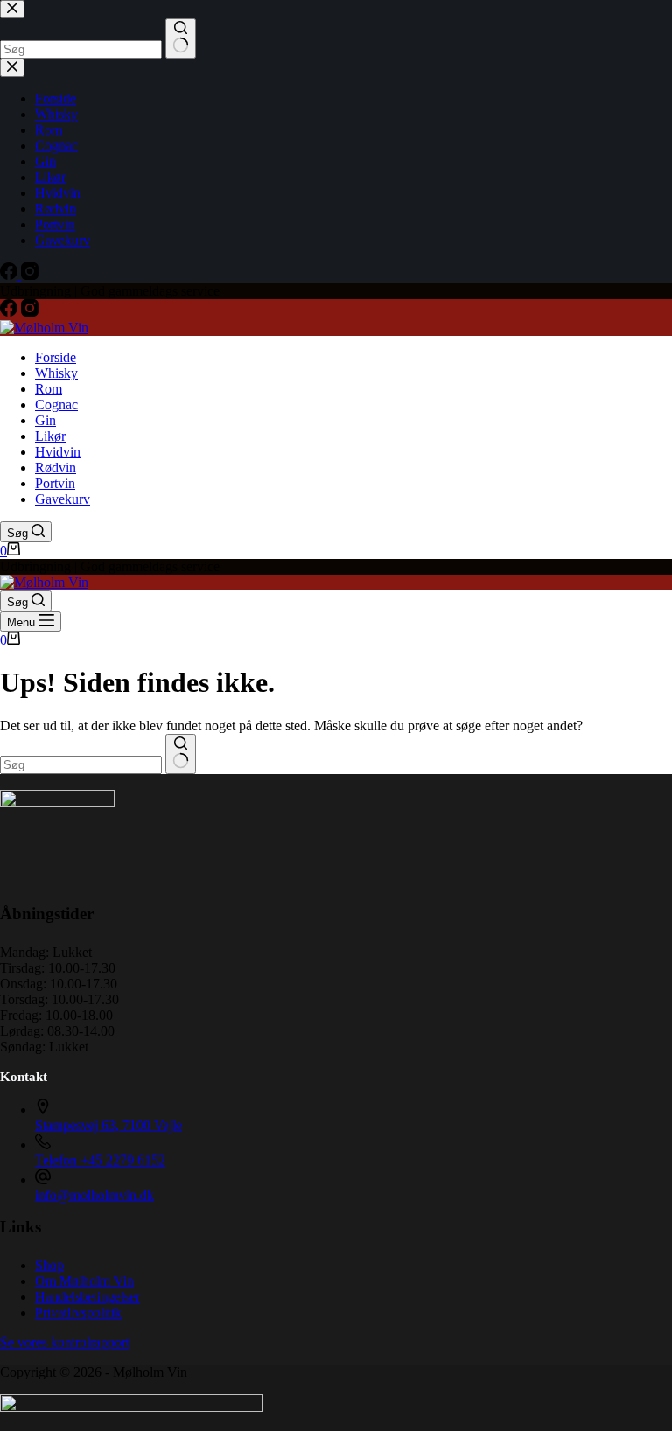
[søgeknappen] (180, 754)
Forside (55, 357)
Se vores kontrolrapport (65, 1342)
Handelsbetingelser (87, 1296)
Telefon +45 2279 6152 (100, 1160)
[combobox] (81, 765)
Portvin (55, 483)
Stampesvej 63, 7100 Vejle (108, 1125)
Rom (48, 388)
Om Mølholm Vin (84, 1281)
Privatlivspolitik (78, 1312)
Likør (50, 436)
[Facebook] (10, 311)
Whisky (56, 373)
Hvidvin (57, 451)
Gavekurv (62, 499)
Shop (49, 1265)
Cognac (56, 404)
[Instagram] (29, 311)
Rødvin (55, 467)
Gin (45, 420)
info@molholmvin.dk (94, 1195)
